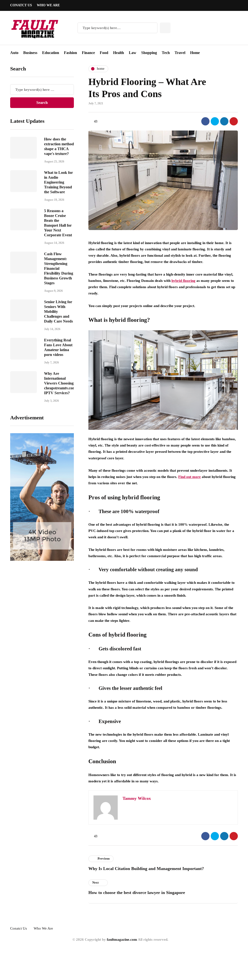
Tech (166, 53)
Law (132, 53)
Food (104, 53)
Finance (88, 53)
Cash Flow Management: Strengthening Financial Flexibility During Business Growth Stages (58, 268)
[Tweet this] (215, 121)
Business (30, 53)
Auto (14, 53)
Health (118, 53)
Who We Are (48, 5)
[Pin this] (234, 121)
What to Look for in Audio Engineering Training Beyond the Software (58, 182)
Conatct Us (21, 5)
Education (50, 53)
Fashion (70, 53)
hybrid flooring (183, 281)
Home (195, 53)
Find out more (189, 477)
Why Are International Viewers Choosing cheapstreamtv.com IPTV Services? (60, 383)
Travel (180, 53)
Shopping (149, 53)
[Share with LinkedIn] (224, 121)
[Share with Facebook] (205, 121)
